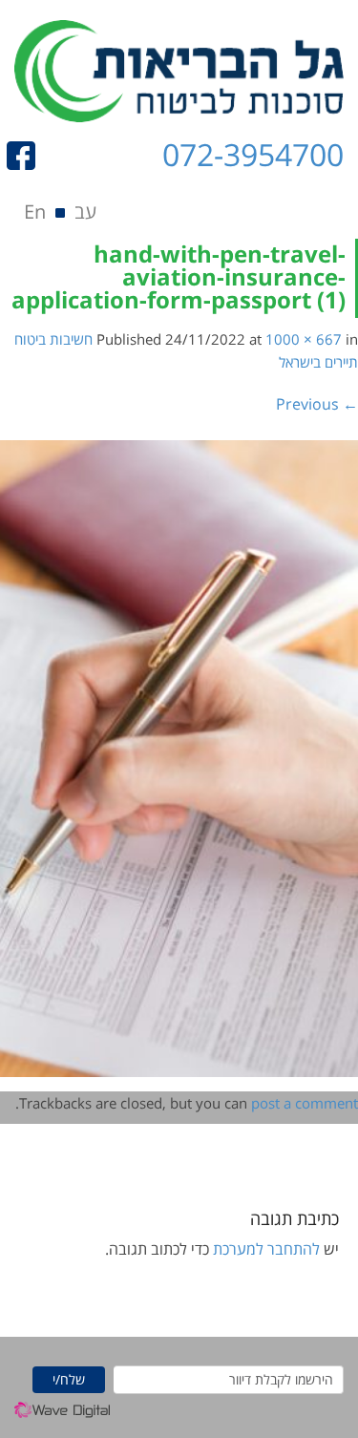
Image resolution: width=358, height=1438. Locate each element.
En (35, 211)
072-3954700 (253, 154)
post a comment (304, 1102)
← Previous (317, 403)
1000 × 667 (303, 339)
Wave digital (62, 1415)
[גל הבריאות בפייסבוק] (27, 155)
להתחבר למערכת (266, 1248)
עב (85, 211)
